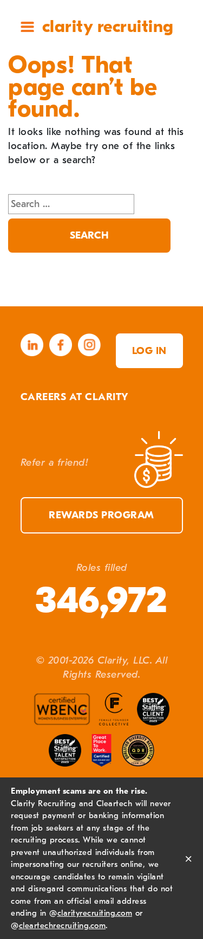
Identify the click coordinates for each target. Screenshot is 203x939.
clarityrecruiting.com (95, 913)
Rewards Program (101, 515)
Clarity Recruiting (108, 26)
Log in (149, 351)
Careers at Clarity (75, 397)
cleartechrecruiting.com (62, 925)
